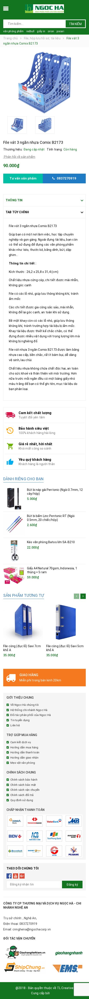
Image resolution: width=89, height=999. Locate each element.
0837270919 (28, 923)
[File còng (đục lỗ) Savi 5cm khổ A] (66, 622)
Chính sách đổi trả (22, 795)
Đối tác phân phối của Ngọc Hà (30, 715)
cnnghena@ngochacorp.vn (32, 929)
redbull (30, 31)
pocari (60, 31)
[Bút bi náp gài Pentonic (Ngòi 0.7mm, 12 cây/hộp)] (14, 498)
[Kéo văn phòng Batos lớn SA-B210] (14, 551)
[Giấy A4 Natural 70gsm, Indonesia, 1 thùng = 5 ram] (14, 575)
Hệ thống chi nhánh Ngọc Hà (29, 710)
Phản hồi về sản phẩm (19, 156)
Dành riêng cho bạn (23, 479)
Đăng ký (72, 884)
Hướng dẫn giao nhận (24, 757)
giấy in (41, 31)
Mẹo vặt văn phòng (22, 762)
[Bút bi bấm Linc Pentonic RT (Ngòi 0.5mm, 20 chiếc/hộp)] (14, 525)
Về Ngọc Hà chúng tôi (24, 704)
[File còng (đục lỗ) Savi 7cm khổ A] (23, 622)
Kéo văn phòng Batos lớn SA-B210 (51, 542)
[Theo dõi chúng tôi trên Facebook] (9, 875)
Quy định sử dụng (21, 800)
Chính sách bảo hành (23, 779)
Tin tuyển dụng (20, 720)
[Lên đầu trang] (80, 986)
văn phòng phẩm (13, 31)
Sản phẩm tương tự (23, 595)
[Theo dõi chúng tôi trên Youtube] (15, 875)
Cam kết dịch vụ (20, 742)
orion (51, 31)
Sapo (54, 993)
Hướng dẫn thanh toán (24, 752)
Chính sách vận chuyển (25, 789)
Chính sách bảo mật (23, 784)
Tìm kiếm (75, 24)
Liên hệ (15, 725)
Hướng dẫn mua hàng (24, 747)
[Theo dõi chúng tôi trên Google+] (22, 875)
